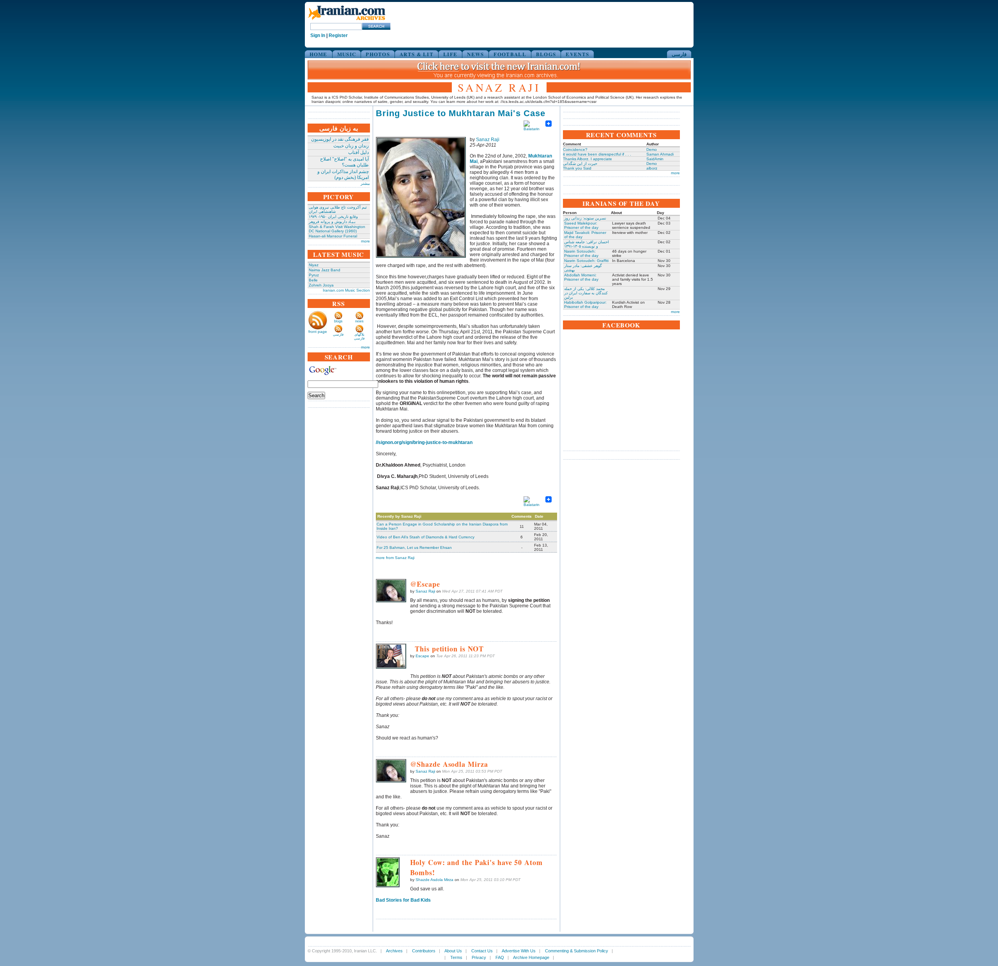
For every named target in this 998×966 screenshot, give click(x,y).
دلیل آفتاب (358, 152)
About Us (453, 950)
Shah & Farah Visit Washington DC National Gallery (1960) (337, 229)
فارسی (679, 54)
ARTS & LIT (417, 54)
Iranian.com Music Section (346, 290)
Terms (456, 957)
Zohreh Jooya (321, 285)
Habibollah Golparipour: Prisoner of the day (585, 304)
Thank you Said (577, 168)
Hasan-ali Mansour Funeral (333, 236)
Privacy (479, 957)
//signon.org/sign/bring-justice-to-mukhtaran (424, 442)
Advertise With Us (519, 950)
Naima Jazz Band (324, 270)
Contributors (423, 950)
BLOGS (546, 54)
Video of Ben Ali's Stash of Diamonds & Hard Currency (425, 537)
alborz (651, 168)
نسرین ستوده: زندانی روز (585, 218)
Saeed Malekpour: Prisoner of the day (581, 225)
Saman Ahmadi (660, 154)
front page (317, 331)
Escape (422, 656)
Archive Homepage (531, 957)
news (359, 321)
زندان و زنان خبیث (351, 146)
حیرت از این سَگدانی (580, 163)
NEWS (475, 54)
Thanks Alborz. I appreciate (587, 159)
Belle (313, 280)
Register (338, 35)
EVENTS (577, 54)
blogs (338, 321)
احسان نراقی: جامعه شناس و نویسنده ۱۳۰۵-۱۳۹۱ (586, 244)
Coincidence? (575, 149)
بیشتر (365, 183)
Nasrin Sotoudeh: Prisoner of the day (581, 253)
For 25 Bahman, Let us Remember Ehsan (414, 547)
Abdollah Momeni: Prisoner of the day (581, 277)
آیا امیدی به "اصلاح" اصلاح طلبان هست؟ (344, 162)
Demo (651, 149)
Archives (394, 950)
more (365, 241)
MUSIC (346, 54)
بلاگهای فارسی (359, 336)
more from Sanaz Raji (395, 558)
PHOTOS (378, 54)
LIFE (450, 54)
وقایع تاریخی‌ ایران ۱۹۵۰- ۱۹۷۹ (333, 216)
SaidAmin (655, 159)
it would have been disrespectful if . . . (597, 154)
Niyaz (314, 265)
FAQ (499, 957)
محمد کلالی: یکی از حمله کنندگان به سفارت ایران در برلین (586, 293)
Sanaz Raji (487, 139)
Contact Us (482, 950)
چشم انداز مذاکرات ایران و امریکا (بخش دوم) (343, 174)
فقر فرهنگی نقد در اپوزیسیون (340, 139)
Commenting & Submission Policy (576, 950)
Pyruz (314, 275)
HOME (318, 54)
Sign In (317, 35)
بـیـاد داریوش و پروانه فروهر (332, 221)
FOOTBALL (510, 54)
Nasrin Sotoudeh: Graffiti (586, 260)
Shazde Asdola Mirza (434, 880)
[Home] (347, 20)
